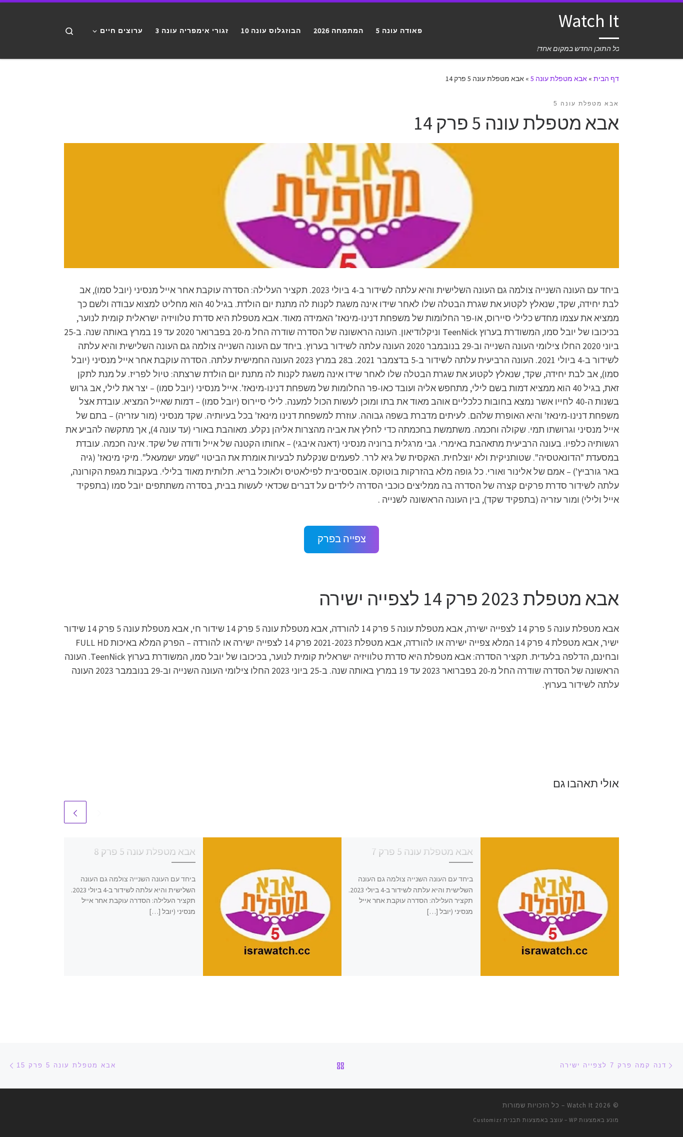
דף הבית (606, 78)
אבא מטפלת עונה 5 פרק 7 (422, 851)
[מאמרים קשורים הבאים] (75, 812)
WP (573, 1119)
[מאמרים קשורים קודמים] (99, 812)
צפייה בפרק (342, 538)
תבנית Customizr (497, 1119)
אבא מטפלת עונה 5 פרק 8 (145, 851)
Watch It (580, 1105)
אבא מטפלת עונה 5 (558, 78)
